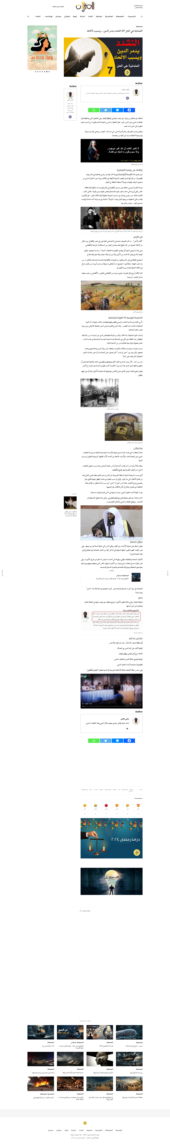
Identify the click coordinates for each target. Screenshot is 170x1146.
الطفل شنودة (96, 479)
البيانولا (89, 1130)
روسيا (91, 789)
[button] (112, 881)
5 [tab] (40, 71)
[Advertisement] (112, 764)
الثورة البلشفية (125, 789)
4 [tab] (42, 71)
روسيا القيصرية (85, 789)
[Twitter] (105, 110)
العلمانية (114, 789)
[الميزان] (85, 7)
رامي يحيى (70, 100)
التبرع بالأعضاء (117, 470)
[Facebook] (129, 110)
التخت (81, 1130)
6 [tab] (37, 71)
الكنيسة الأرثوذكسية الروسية (123, 174)
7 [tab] (35, 71)
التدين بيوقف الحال (125, 653)
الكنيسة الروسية (108, 789)
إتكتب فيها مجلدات (109, 322)
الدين (119, 789)
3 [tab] (44, 71)
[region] (112, 881)
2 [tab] (46, 71)
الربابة (73, 1130)
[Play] (111, 522)
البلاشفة (131, 789)
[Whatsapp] (94, 110)
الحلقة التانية (107, 118)
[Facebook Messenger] (117, 110)
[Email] (127, 98)
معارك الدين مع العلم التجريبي (118, 498)
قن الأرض (86, 195)
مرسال (50, 1130)
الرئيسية (119, 1130)
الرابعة (141, 659)
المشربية (51, 1094)
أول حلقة (140, 643)
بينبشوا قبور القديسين (105, 362)
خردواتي (118, 576)
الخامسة (140, 664)
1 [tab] (49, 71)
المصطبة (139, 27)
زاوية (66, 1130)
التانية (141, 648)
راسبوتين (101, 789)
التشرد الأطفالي (92, 670)
